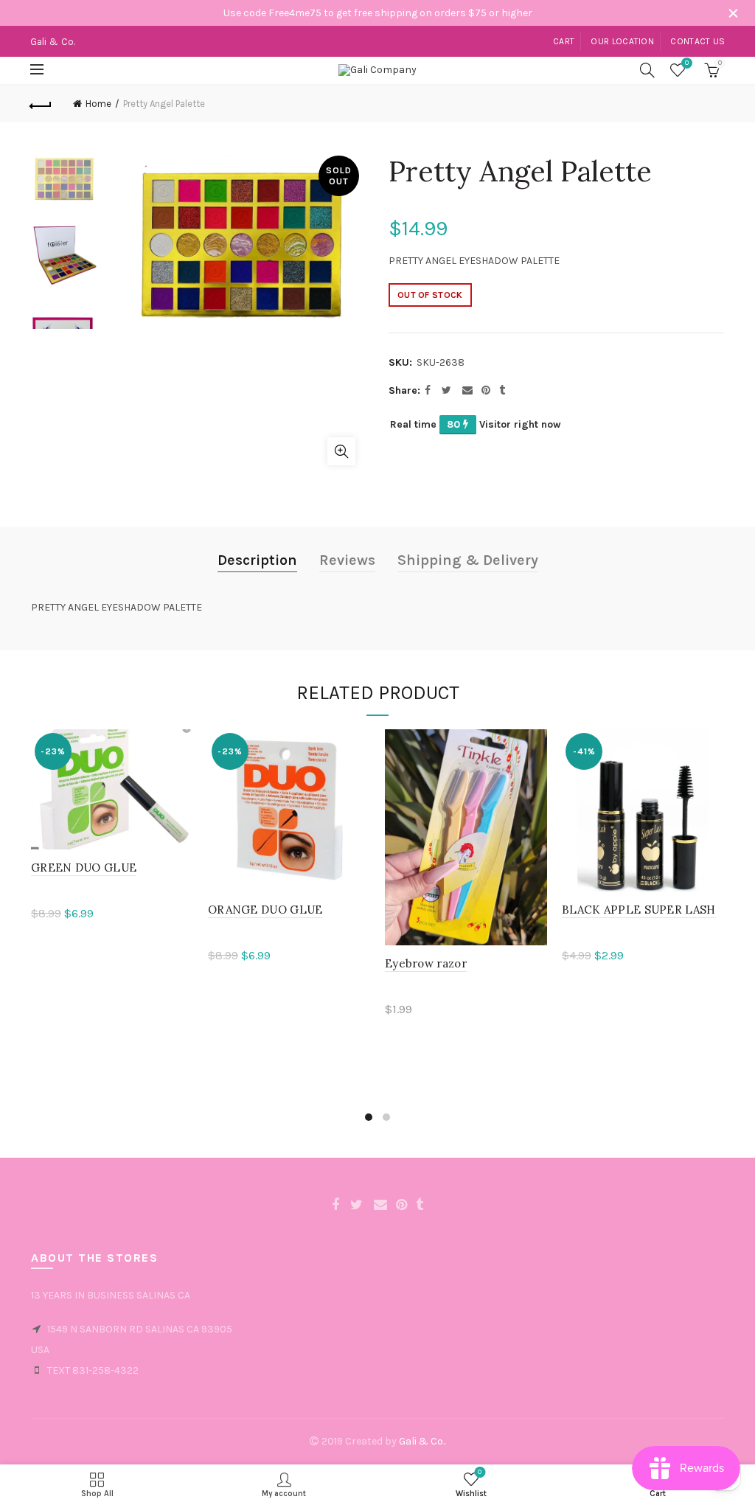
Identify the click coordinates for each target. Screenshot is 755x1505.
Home (98, 103)
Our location (622, 41)
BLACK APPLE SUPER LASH (639, 910)
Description (257, 560)
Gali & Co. (422, 1441)
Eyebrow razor (426, 963)
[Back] (41, 104)
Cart (563, 41)
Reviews (347, 560)
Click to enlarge (341, 451)
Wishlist (687, 63)
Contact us (697, 41)
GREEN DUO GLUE (83, 868)
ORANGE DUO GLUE (265, 910)
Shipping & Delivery (467, 560)
